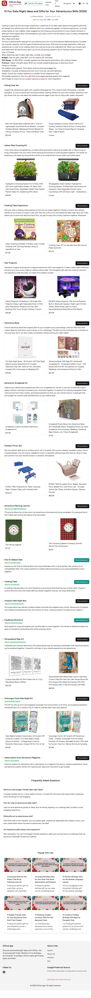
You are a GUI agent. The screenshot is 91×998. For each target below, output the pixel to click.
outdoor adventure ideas (35, 79)
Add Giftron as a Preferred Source (59, 979)
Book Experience (82, 560)
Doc (48, 961)
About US (51, 954)
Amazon (50, 957)
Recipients (67, 3)
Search (50, 950)
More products (82, 86)
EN (83, 3)
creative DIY (40, 58)
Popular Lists (48, 3)
